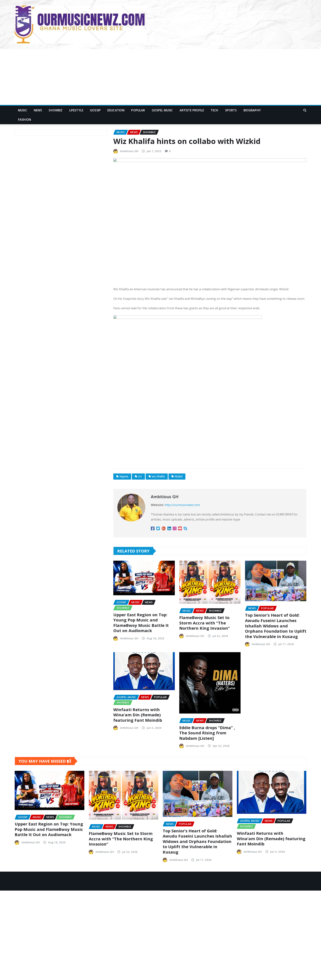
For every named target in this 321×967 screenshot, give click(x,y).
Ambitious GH (129, 151)
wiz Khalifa (158, 476)
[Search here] (304, 110)
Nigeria (123, 476)
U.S (140, 476)
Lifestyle (76, 110)
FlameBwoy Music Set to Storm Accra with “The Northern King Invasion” (204, 623)
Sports (231, 110)
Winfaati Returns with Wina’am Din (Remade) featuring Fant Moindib (137, 715)
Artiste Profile (192, 110)
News (38, 110)
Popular (138, 110)
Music (22, 110)
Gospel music (162, 110)
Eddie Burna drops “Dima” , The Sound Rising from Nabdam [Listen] (207, 733)
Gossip (95, 110)
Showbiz (55, 110)
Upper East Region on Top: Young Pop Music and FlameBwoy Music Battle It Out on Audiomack (141, 622)
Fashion (24, 120)
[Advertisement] (160, 77)
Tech (214, 110)
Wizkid (178, 476)
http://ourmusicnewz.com (182, 505)
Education (115, 110)
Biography (252, 110)
